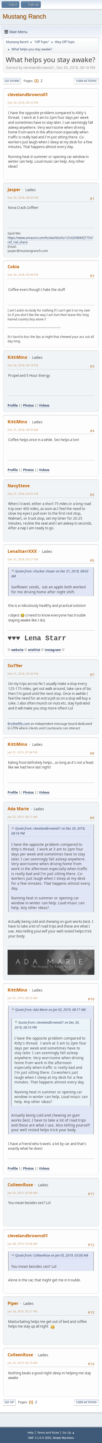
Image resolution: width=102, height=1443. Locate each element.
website (17, 650)
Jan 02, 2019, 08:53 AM (22, 998)
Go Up (9, 1402)
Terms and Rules (48, 1432)
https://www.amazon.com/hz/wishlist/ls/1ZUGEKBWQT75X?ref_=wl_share (50, 240)
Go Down (12, 81)
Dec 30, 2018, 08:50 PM (23, 198)
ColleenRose (20, 1185)
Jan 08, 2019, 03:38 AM (22, 1244)
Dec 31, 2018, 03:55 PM (23, 494)
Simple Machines (63, 1437)
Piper (13, 1303)
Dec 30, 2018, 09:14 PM (23, 365)
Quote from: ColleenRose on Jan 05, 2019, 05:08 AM (51, 1255)
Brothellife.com (19, 724)
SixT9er (15, 665)
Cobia (13, 266)
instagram (53, 650)
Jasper (14, 189)
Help (30, 1432)
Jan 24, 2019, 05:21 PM (22, 1311)
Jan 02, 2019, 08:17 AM (22, 817)
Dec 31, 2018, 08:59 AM (23, 430)
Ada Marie (18, 809)
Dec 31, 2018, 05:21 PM (23, 559)
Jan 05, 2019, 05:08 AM (22, 1193)
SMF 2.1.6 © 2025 (39, 1437)
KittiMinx (17, 357)
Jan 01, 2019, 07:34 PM (22, 752)
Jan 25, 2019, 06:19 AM (22, 1363)
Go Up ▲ (69, 1432)
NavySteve (19, 486)
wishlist (34, 650)
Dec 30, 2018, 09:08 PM (23, 275)
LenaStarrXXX (22, 551)
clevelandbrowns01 (28, 94)
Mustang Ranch (24, 16)
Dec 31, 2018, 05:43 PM (23, 674)
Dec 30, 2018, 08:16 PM (23, 102)
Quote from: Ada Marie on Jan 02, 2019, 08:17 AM (50, 1009)
